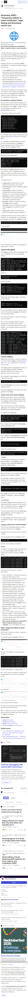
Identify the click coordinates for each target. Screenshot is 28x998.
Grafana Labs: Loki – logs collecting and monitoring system (14, 362)
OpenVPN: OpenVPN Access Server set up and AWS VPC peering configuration (13, 732)
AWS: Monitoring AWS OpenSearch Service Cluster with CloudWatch (12, 912)
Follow (14, 882)
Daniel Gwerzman (9, 816)
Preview (13, 798)
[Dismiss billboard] (26, 964)
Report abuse (19, 802)
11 (11, 868)
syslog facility (15, 373)
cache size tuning (10, 723)
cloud (14, 826)
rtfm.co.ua (15, 8)
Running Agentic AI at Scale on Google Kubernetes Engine (14, 840)
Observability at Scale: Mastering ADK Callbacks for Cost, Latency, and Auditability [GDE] (13, 860)
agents (4, 842)
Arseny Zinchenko (9, 5)
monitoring (8, 28)
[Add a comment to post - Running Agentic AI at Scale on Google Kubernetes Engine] (9, 845)
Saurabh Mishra (9, 835)
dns (14, 28)
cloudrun (9, 826)
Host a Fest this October (10, 956)
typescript (16, 865)
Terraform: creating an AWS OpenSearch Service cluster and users (13, 919)
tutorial (9, 865)
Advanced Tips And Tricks (12, 725)
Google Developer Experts (20, 835)
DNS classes (14, 136)
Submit (6, 798)
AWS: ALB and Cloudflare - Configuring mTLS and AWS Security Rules (14, 904)
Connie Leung (8, 853)
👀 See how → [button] (6, 782)
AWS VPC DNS (12, 42)
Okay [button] (4, 995)
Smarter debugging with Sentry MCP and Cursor (12, 766)
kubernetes (16, 842)
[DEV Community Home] (5, 2)
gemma (4, 826)
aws (2, 28)
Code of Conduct (10, 802)
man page (8, 720)
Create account (22, 2)
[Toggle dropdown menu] (26, 742)
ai (17, 826)
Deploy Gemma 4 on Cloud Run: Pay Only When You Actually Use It (12, 823)
